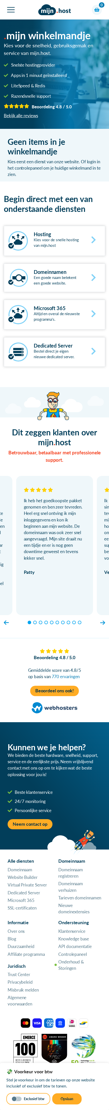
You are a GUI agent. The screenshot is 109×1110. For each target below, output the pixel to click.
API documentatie (75, 946)
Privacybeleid (20, 982)
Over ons (16, 931)
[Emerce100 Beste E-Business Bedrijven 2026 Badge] (25, 1049)
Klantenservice (71, 931)
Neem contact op (30, 824)
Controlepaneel (72, 954)
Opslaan (67, 1099)
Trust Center (19, 974)
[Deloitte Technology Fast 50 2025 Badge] (83, 1049)
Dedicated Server (24, 892)
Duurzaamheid (21, 946)
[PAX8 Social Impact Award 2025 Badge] (54, 1049)
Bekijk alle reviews (21, 115)
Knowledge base (73, 938)
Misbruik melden (23, 990)
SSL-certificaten (22, 908)
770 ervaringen (66, 676)
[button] (6, 622)
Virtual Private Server (27, 884)
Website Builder (23, 877)
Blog (12, 938)
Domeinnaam (20, 869)
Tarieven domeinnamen (79, 897)
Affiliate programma (26, 954)
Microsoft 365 (21, 900)
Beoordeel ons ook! (54, 690)
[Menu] (11, 9)
